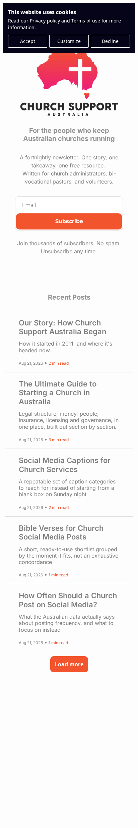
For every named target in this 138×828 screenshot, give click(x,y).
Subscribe (69, 221)
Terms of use (85, 20)
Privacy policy (45, 20)
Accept (27, 41)
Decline (110, 41)
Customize (69, 41)
